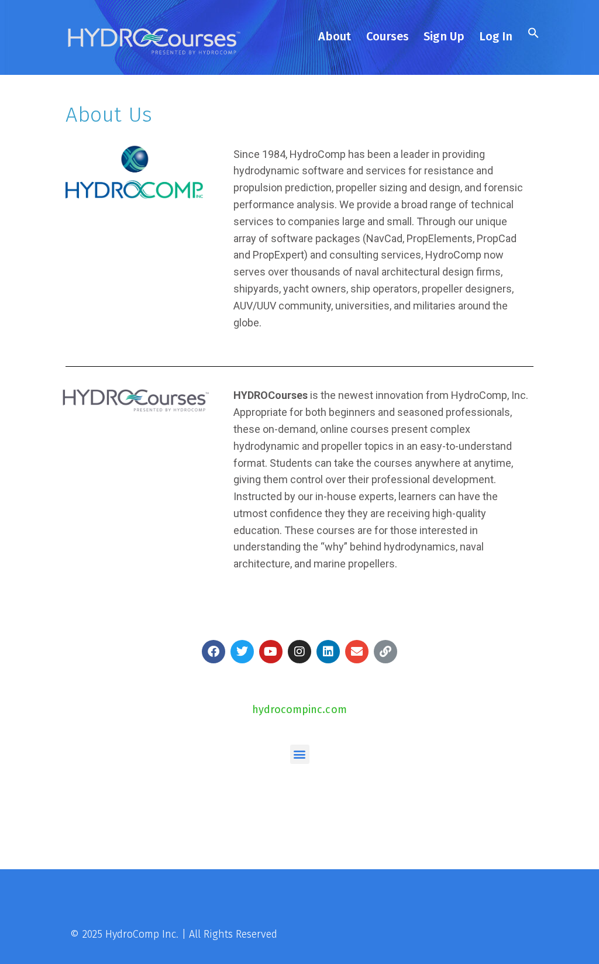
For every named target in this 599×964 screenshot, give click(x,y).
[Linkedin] (328, 651)
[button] (532, 34)
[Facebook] (213, 651)
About (335, 36)
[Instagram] (299, 651)
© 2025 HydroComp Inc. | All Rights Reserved (173, 934)
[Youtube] (271, 651)
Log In (496, 36)
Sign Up (444, 36)
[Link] (385, 651)
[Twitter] (242, 651)
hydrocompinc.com (299, 709)
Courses (387, 36)
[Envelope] (357, 651)
